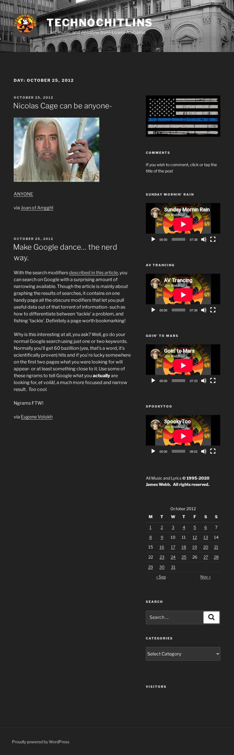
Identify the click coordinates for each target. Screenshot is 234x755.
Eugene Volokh (37, 417)
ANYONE (23, 194)
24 (173, 557)
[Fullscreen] (213, 239)
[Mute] (204, 239)
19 (194, 547)
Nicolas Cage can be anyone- (62, 105)
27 (205, 557)
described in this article (93, 272)
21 (216, 547)
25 (183, 557)
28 (216, 557)
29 (150, 567)
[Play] (153, 239)
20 (205, 547)
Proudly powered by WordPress (40, 741)
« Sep (161, 576)
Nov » (205, 576)
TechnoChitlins (100, 22)
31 (173, 567)
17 (173, 547)
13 (205, 537)
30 (162, 567)
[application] (183, 224)
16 (162, 547)
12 (195, 537)
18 (183, 547)
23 (162, 557)
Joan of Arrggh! (37, 207)
